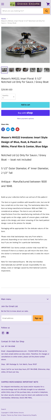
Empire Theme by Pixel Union (11, 415)
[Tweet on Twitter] (8, 129)
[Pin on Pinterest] (17, 129)
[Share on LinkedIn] (12, 129)
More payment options (25, 119)
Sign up (38, 318)
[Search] (46, 11)
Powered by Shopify (30, 415)
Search (3, 409)
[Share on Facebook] (3, 129)
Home (3, 19)
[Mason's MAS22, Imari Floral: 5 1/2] (25, 46)
